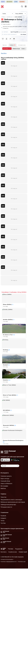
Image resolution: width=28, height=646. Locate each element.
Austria (10, 16)
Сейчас (12, 45)
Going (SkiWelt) (18, 16)
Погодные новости (6, 507)
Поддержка (18, 549)
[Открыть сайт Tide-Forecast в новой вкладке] (16, 2)
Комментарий (23, 552)
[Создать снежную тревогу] (6, 38)
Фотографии (4, 486)
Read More (4, 53)
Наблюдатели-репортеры (8, 504)
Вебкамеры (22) (7, 48)
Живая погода (16, 48)
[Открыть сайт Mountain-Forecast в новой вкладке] (9, 2)
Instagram (3, 518)
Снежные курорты (6, 476)
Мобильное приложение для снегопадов (13, 502)
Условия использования (7, 559)
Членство (3, 497)
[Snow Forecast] (2, 6)
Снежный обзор (5, 481)
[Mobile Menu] (25, 6)
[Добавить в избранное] (2, 38)
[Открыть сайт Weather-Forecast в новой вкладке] (22, 2)
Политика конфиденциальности (8, 561)
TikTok (2, 520)
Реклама (10, 549)
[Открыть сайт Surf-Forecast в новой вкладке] (3, 2)
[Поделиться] (10, 38)
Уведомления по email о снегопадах (11, 499)
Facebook (3, 516)
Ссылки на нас (12, 552)
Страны (3, 16)
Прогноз (5, 45)
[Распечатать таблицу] (14, 38)
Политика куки (21, 561)
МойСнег (3, 488)
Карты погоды (5, 478)
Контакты (3, 552)
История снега (22, 45)
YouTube (3, 523)
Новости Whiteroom (6, 483)
